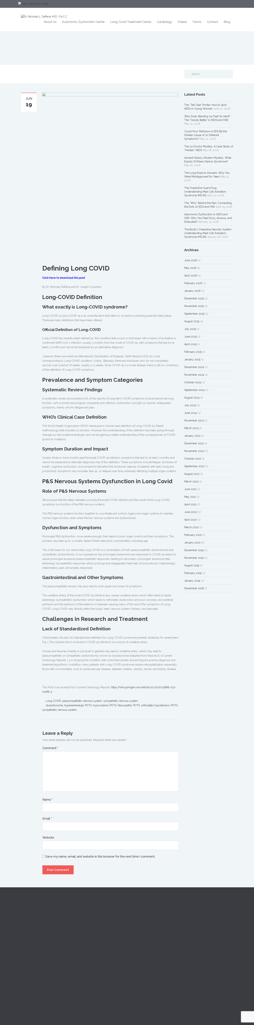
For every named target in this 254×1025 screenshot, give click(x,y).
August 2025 (191, 321)
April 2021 (190, 504)
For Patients (137, 927)
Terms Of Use (192, 953)
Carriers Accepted (195, 919)
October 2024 (192, 382)
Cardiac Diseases (85, 919)
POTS (174, 705)
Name (47, 799)
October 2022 (192, 458)
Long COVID (53, 700)
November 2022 (194, 451)
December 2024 (194, 367)
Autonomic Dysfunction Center (83, 22)
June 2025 (190, 336)
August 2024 (192, 397)
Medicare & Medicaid (197, 927)
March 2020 (191, 527)
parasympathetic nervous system (82, 700)
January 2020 (192, 542)
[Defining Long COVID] (110, 176)
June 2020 (190, 512)
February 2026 (193, 283)
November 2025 (194, 306)
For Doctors (137, 919)
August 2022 (192, 473)
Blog (227, 22)
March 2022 (191, 481)
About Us (50, 22)
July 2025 (190, 328)
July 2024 (190, 405)
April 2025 (190, 344)
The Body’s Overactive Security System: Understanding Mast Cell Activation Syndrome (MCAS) (208, 233)
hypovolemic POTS (104, 705)
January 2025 (192, 359)
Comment (50, 748)
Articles (134, 936)
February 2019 (193, 573)
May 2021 (190, 496)
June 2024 (190, 412)
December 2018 (194, 588)
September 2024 (194, 389)
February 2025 (193, 351)
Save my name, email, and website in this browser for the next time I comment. (100, 856)
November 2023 (194, 420)
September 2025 (194, 313)
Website (48, 837)
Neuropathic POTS (129, 705)
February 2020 (193, 534)
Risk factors (82, 936)
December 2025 (194, 298)
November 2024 (194, 374)
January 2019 (192, 580)
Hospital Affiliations (195, 936)
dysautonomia (54, 705)
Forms (197, 22)
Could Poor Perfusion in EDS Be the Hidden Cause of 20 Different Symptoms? (205, 135)
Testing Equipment (141, 944)
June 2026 (190, 260)
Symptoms (82, 927)
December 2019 (194, 550)
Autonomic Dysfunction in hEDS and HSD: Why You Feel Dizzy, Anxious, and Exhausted (208, 218)
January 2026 (192, 290)
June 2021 (190, 489)
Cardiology (164, 22)
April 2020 (190, 519)
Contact (212, 22)
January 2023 (192, 435)
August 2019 (191, 565)
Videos (182, 22)
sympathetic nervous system (120, 700)
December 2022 (194, 443)
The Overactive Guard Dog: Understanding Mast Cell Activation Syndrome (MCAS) (205, 191)
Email (47, 818)
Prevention (81, 944)
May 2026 (190, 267)
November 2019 (194, 557)
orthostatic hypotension (155, 705)
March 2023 (191, 428)
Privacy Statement (194, 944)
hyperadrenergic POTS (78, 705)
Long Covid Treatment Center (130, 22)
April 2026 (190, 275)
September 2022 (194, 466)
